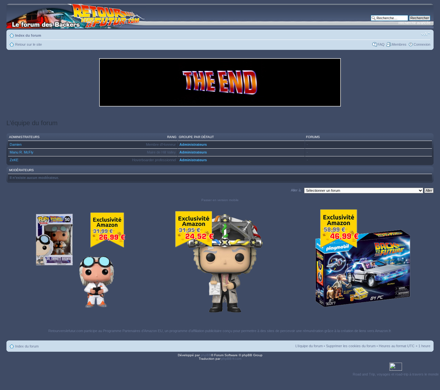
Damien (16, 144)
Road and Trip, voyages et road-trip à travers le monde (396, 374)
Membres (399, 44)
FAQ (381, 44)
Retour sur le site (28, 44)
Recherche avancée (414, 23)
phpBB (206, 355)
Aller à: (296, 190)
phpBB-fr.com (231, 358)
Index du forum (28, 35)
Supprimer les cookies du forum (351, 346)
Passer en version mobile (220, 200)
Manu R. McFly (21, 152)
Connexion (422, 44)
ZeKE (14, 160)
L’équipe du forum (309, 346)
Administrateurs (193, 144)
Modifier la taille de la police (425, 34)
